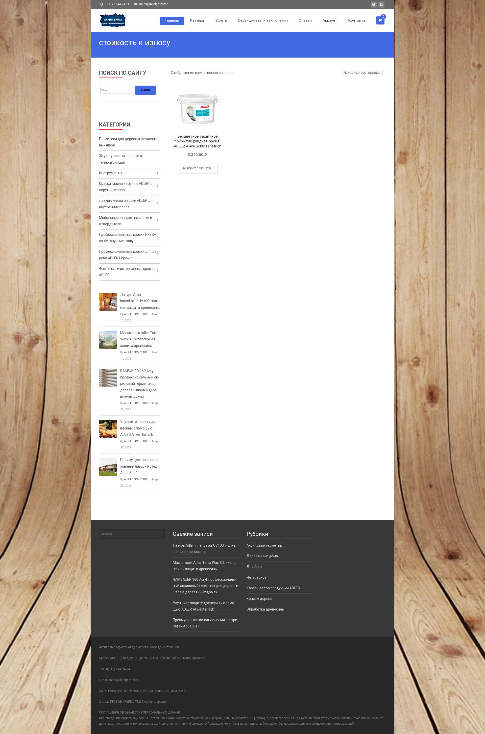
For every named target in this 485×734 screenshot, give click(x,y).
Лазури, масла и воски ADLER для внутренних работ (127, 203)
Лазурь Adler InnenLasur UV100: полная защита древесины (139, 301)
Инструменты (110, 173)
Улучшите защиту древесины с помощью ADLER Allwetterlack (139, 428)
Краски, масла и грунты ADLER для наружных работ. (128, 187)
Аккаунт (330, 20)
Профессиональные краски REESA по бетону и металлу (127, 238)
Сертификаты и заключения (263, 20)
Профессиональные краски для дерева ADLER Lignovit (128, 254)
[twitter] (374, 6)
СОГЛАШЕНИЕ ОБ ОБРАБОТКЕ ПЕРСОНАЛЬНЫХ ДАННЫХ (140, 712)
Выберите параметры (197, 168)
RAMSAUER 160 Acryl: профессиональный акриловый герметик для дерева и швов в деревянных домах (139, 383)
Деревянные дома (262, 556)
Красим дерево (259, 599)
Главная (172, 20)
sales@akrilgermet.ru (123, 680)
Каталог (197, 20)
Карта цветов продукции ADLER (273, 588)
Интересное (256, 577)
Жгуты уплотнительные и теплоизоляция (120, 159)
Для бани (254, 567)
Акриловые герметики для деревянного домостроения (139, 647)
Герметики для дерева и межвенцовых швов (129, 142)
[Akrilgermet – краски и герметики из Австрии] (109, 19)
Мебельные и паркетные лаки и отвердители (125, 221)
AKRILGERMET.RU (135, 314)
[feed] (381, 6)
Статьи (305, 20)
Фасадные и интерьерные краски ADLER (127, 272)
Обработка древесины (265, 609)
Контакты (357, 20)
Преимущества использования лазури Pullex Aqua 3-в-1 (140, 466)
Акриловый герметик (264, 545)
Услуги (221, 20)
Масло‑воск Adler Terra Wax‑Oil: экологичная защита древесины (139, 339)
